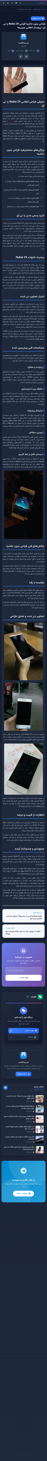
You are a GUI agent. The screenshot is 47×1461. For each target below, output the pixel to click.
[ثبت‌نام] (8, 3)
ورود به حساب (29, 1030)
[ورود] (12, 3)
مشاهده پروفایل (22, 1074)
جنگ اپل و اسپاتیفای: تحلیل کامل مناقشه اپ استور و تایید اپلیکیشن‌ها (19, 1148)
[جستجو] (20, 3)
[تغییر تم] (16, 3)
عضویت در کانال (22, 1193)
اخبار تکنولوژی (36, 9)
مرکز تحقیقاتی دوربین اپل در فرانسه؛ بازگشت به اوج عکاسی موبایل (19, 1117)
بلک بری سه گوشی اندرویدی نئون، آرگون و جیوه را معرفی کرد (19, 1138)
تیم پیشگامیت (23, 43)
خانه (44, 9)
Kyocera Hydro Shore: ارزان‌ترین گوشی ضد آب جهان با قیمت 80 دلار (20, 1107)
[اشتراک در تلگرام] (26, 56)
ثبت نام (30, 1037)
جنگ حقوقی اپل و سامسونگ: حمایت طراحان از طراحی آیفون (20, 1097)
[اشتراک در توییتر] (20, 56)
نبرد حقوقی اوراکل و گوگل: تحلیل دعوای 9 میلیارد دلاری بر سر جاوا (20, 1128)
